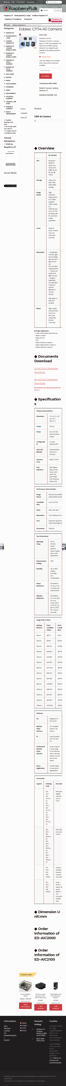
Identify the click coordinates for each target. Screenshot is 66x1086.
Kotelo (8, 90)
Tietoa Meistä (21, 2)
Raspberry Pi (8, 15)
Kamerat (49, 88)
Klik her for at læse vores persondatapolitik (55, 1060)
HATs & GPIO (10, 74)
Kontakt (6, 1040)
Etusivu (8, 25)
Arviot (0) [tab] (24, 117)
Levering (7, 1031)
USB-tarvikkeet (11, 93)
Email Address (10, 153)
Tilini (13, 2)
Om (5, 1033)
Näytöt (8, 80)
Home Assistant (11, 83)
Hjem (5, 1026)
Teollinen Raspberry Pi (40, 15)
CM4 (55, 95)
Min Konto (7, 1028)
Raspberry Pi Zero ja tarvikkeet (10, 62)
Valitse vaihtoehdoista (25, 1005)
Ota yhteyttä (30, 2)
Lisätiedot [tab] (24, 113)
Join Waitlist (46, 76)
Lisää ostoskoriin (40, 1007)
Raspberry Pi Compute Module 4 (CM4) (11, 55)
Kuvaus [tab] (23, 109)
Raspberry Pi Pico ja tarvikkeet (10, 69)
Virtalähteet (10, 87)
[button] (20, 34)
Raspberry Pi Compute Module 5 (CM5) (11, 48)
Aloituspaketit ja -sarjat (22, 15)
